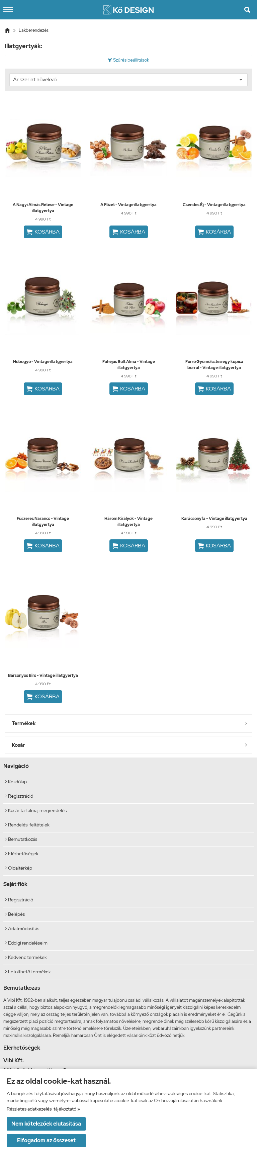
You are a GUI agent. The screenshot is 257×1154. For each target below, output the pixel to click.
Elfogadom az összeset (46, 1140)
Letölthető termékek (28, 972)
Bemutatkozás (21, 839)
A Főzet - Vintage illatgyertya (128, 204)
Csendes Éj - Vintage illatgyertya (214, 204)
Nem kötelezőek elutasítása (46, 1123)
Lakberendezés (34, 30)
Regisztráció (19, 796)
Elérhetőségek (21, 854)
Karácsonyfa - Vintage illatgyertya (214, 518)
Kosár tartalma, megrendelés (36, 810)
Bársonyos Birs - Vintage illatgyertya (43, 675)
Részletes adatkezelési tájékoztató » (43, 1109)
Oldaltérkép (18, 868)
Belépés (15, 914)
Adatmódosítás (22, 928)
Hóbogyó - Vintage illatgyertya (43, 361)
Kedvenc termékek (26, 957)
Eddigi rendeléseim (26, 943)
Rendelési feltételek (27, 825)
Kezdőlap (16, 782)
